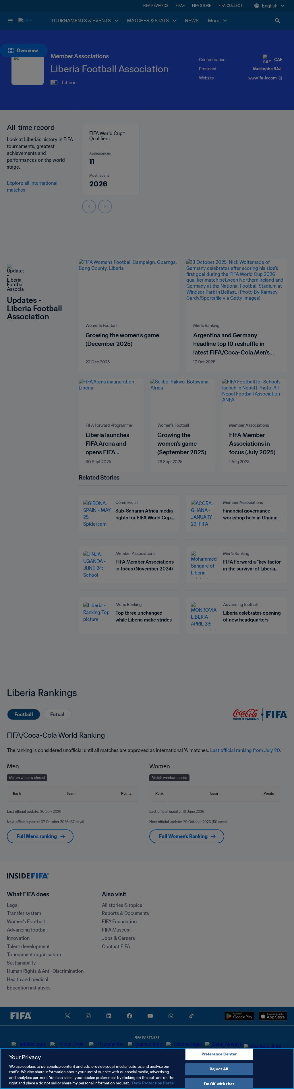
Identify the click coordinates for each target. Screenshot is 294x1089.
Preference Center (219, 1054)
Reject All (219, 1069)
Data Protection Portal (153, 1083)
